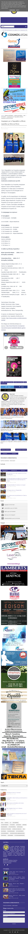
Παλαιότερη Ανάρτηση (21, 449)
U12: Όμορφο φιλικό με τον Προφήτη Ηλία (13, 490)
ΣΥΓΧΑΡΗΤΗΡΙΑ (19, 831)
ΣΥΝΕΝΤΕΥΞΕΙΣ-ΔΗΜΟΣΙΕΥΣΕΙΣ (17, 833)
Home (2, 115)
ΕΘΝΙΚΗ (24, 824)
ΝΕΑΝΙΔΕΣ (3, 831)
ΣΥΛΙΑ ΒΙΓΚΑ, (5, 128)
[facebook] (4, 864)
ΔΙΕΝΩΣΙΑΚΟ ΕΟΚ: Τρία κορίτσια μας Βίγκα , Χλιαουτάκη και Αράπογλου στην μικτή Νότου (14, 430)
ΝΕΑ (24, 115)
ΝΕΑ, (2, 128)
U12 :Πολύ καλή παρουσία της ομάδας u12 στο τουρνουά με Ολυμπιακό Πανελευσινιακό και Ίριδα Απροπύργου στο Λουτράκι (16, 479)
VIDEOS (6, 822)
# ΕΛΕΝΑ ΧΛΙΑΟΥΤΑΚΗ (18, 382)
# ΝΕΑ (25, 382)
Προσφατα (5, 470)
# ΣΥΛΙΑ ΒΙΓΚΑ (4, 383)
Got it (17, 10)
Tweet (9, 387)
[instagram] (10, 932)
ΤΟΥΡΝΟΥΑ (3, 835)
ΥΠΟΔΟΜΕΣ (10, 835)
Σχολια (23, 470)
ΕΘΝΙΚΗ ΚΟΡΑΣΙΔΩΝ (9, 115)
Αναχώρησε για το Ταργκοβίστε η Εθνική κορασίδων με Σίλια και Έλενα (14, 442)
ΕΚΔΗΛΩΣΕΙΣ (4, 826)
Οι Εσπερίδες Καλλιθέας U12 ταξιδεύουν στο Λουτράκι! (16, 484)
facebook (5, 453)
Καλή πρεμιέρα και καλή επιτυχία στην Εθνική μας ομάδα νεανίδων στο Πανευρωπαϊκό (12, 417)
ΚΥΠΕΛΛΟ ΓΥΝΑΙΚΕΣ (6, 829)
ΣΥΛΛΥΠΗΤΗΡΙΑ (4, 833)
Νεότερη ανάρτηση (5, 449)
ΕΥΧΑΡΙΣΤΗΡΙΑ (12, 826)
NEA (2, 822)
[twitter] (7, 864)
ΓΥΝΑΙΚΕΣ (12, 824)
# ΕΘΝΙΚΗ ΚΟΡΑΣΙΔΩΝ (8, 382)
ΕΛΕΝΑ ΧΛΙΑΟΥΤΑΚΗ (18, 115)
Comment (9, 390)
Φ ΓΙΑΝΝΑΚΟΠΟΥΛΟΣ (19, 835)
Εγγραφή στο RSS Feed (9, 504)
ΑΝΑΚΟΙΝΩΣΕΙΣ (4, 824)
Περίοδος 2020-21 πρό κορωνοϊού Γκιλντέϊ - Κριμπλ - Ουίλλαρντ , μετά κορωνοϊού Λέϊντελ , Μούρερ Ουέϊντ (17, 890)
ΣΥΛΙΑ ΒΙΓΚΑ (3, 116)
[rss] (18, 932)
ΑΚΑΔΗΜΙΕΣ (15, 822)
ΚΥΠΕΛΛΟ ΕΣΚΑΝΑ (17, 829)
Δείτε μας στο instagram (10, 515)
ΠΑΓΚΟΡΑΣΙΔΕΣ (11, 831)
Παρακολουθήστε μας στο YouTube (12, 518)
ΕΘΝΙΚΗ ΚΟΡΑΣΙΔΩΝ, (14, 127)
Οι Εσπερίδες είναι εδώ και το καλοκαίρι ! (13, 792)
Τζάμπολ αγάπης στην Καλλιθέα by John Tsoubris (15, 803)
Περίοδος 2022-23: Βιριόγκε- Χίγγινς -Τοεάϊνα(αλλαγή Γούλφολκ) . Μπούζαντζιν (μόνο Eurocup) (17, 878)
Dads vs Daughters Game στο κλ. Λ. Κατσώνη (14, 808)
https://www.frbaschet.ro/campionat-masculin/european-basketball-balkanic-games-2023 (13, 328)
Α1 (10, 822)
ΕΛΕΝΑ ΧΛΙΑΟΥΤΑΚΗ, (22, 127)
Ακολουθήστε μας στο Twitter (11, 508)
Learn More (12, 10)
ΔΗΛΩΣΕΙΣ (18, 824)
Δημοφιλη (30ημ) (14, 471)
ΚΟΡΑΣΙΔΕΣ (19, 826)
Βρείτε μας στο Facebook (10, 511)
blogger (14, 453)
